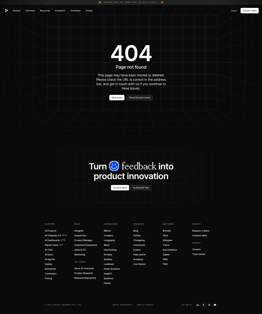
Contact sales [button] (249, 10)
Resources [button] (45, 10)
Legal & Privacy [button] (145, 305)
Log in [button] (234, 10)
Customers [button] (75, 10)
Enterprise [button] (60, 10)
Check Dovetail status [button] (139, 97)
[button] (6, 10)
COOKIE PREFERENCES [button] (122, 305)
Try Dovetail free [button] (141, 187)
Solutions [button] (30, 10)
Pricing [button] (89, 10)
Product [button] (16, 10)
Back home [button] (117, 97)
